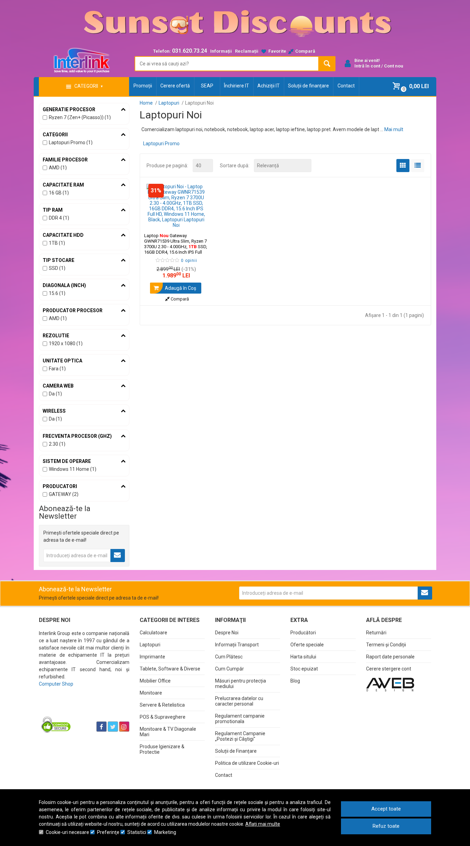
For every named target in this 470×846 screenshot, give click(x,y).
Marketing (165, 832)
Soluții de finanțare (308, 85)
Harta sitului (303, 656)
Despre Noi (226, 632)
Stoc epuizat (304, 668)
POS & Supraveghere (162, 717)
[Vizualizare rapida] (198, 221)
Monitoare (151, 693)
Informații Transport (237, 644)
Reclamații (246, 51)
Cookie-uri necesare (67, 832)
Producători (303, 632)
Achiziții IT (268, 85)
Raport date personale (390, 656)
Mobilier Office (155, 681)
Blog (295, 681)
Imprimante (152, 656)
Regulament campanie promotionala (240, 718)
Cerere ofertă (175, 85)
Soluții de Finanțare (236, 751)
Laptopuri (150, 644)
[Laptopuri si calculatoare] (82, 709)
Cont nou (393, 65)
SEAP (207, 85)
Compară (179, 299)
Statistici (136, 832)
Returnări (376, 632)
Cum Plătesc (229, 656)
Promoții (142, 85)
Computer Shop (56, 684)
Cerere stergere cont (388, 668)
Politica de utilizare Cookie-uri (247, 763)
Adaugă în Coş (180, 288)
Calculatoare (153, 632)
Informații (221, 51)
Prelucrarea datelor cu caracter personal (239, 701)
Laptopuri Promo (161, 143)
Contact (346, 85)
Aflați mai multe (262, 824)
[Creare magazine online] (390, 684)
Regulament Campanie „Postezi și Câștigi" (240, 736)
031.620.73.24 (189, 50)
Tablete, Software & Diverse (170, 668)
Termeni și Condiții (386, 644)
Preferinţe (108, 832)
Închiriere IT (236, 85)
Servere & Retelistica (162, 705)
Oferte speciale (307, 644)
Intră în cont (367, 65)
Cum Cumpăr (229, 668)
